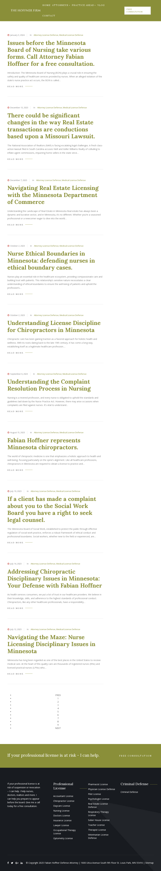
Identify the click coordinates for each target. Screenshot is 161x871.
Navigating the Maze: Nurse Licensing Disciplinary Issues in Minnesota (51, 644)
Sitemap (149, 862)
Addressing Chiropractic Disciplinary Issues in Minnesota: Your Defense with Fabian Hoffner (54, 578)
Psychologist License (98, 798)
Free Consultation (134, 10)
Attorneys (60, 5)
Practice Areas (83, 5)
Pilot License (94, 794)
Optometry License (63, 838)
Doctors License (61, 815)
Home (46, 5)
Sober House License (99, 820)
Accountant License (63, 796)
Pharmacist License (98, 784)
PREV (58, 695)
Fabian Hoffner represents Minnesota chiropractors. (43, 444)
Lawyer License (61, 825)
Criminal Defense (129, 791)
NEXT (58, 728)
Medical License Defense (71, 35)
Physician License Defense (101, 789)
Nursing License (61, 810)
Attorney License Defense (46, 35)
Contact (48, 15)
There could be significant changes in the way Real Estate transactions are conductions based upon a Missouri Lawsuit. (51, 126)
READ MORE (15, 86)
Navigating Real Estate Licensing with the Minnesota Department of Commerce (53, 194)
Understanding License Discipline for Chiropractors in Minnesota (54, 326)
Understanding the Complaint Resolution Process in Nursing (49, 385)
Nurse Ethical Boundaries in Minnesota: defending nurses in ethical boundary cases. (51, 260)
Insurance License (62, 820)
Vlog (101, 5)
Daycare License (61, 805)
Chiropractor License (63, 800)
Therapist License (97, 829)
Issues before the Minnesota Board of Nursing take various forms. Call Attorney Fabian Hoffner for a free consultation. (50, 53)
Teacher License (96, 824)
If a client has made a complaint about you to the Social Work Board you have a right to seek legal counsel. (51, 509)
